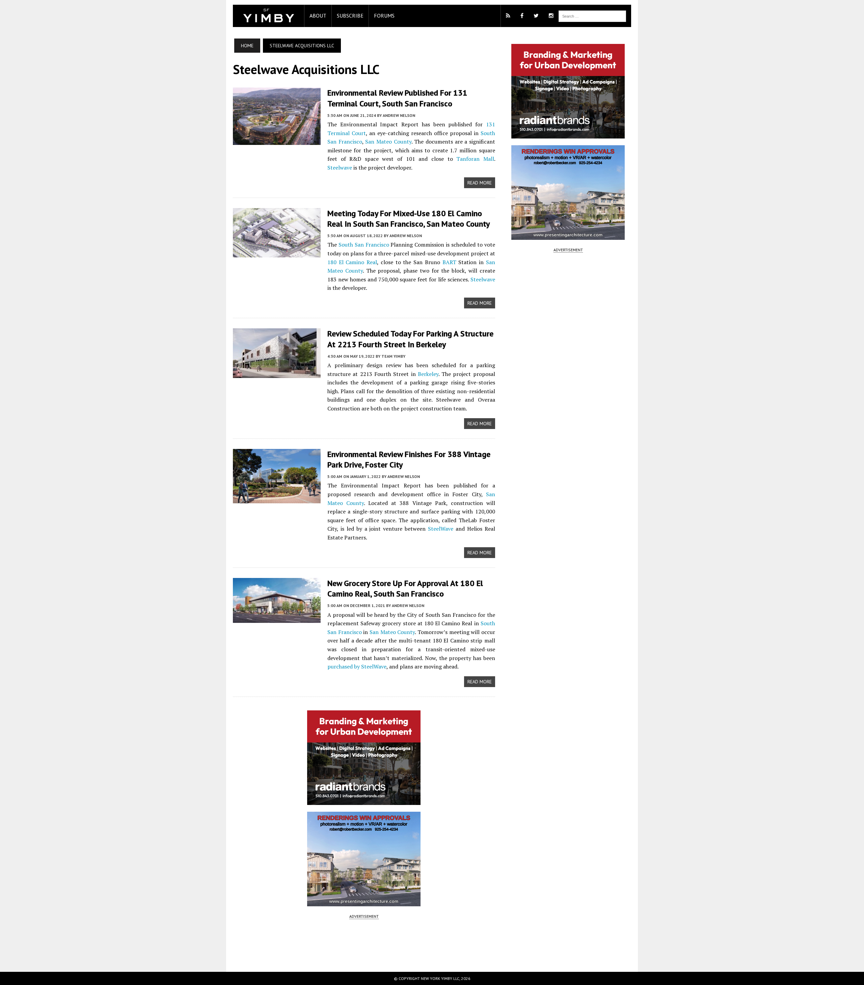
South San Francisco (364, 244)
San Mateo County (388, 141)
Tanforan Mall (475, 158)
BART (449, 262)
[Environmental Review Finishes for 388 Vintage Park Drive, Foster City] (277, 498)
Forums (384, 15)
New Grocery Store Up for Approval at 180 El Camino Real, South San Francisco (405, 588)
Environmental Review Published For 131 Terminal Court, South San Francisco (397, 97)
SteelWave (440, 528)
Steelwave (339, 167)
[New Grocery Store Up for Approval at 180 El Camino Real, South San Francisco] (277, 618)
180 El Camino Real (352, 262)
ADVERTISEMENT (364, 916)
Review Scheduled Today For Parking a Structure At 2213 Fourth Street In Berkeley (410, 338)
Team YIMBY (393, 356)
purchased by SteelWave (356, 666)
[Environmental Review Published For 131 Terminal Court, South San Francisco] (277, 140)
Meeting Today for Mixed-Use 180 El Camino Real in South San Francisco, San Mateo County (408, 218)
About (317, 15)
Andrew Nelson (399, 115)
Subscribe (350, 15)
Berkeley (428, 374)
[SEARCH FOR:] (592, 15)
